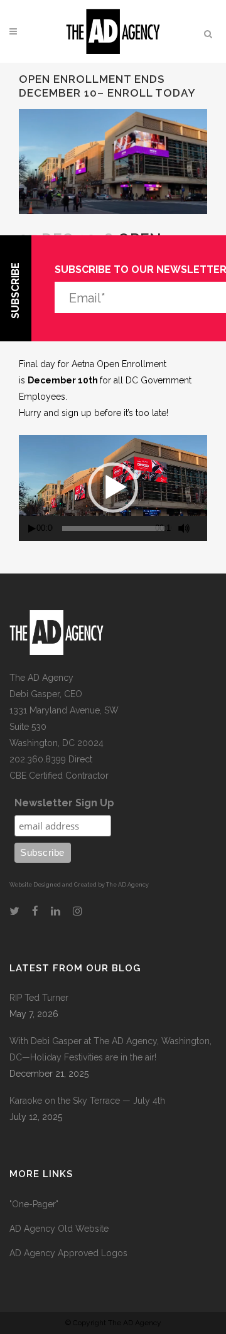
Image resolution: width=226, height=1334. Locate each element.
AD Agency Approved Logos (68, 1253)
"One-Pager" (33, 1204)
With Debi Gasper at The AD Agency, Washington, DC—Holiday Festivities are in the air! (110, 1049)
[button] (113, 487)
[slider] (113, 528)
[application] (113, 488)
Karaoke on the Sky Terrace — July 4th (87, 1101)
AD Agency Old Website (59, 1229)
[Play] (32, 529)
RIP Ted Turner (38, 998)
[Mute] (184, 528)
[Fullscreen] (203, 529)
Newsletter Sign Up (64, 803)
